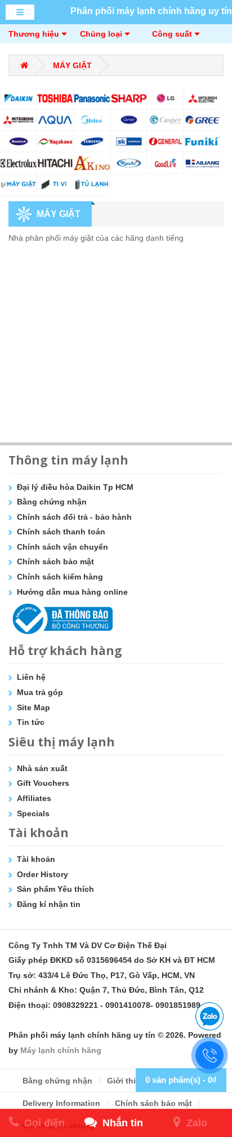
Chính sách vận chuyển (62, 546)
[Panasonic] (92, 97)
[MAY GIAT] (18, 184)
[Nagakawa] (55, 141)
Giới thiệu (126, 1080)
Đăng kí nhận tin (49, 904)
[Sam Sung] (92, 141)
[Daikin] (18, 97)
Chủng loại (101, 33)
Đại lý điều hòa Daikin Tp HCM (75, 487)
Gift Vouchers (43, 783)
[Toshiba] (55, 97)
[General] (165, 141)
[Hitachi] (55, 162)
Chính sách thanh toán (61, 531)
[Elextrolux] (18, 162)
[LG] (165, 97)
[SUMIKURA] (128, 141)
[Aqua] (55, 119)
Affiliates (34, 798)
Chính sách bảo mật (55, 561)
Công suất (172, 33)
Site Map (33, 707)
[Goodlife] (165, 162)
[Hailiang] (202, 162)
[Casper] (165, 119)
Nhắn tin (122, 1123)
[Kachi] (128, 162)
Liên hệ (31, 677)
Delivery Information (61, 1103)
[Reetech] (18, 141)
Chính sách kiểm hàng (60, 576)
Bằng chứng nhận (52, 501)
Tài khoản (36, 859)
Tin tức (30, 722)
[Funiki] (202, 141)
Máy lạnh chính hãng (60, 1050)
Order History (42, 874)
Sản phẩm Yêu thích (55, 888)
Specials (33, 813)
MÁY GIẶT (72, 65)
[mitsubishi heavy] (18, 119)
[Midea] (92, 119)
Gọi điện (44, 1123)
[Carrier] (128, 119)
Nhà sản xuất (42, 768)
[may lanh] (92, 184)
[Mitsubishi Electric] (202, 97)
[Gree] (202, 119)
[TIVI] (55, 184)
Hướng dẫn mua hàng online (72, 591)
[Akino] (92, 162)
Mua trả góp (40, 692)
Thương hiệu (33, 33)
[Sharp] (128, 97)
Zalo (196, 1123)
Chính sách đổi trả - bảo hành (74, 516)
